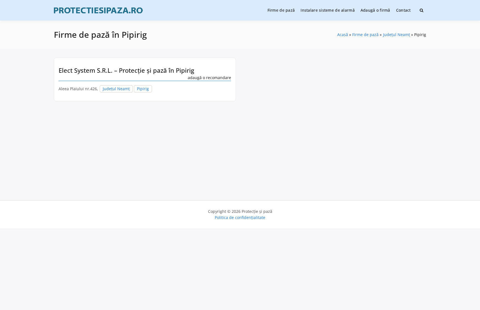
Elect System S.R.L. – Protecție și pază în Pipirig (126, 70)
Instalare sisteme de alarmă (328, 10)
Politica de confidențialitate (240, 217)
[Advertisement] (240, 148)
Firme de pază (281, 10)
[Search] (421, 10)
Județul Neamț (116, 88)
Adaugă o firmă (375, 10)
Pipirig (143, 88)
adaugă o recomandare (209, 77)
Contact (403, 10)
